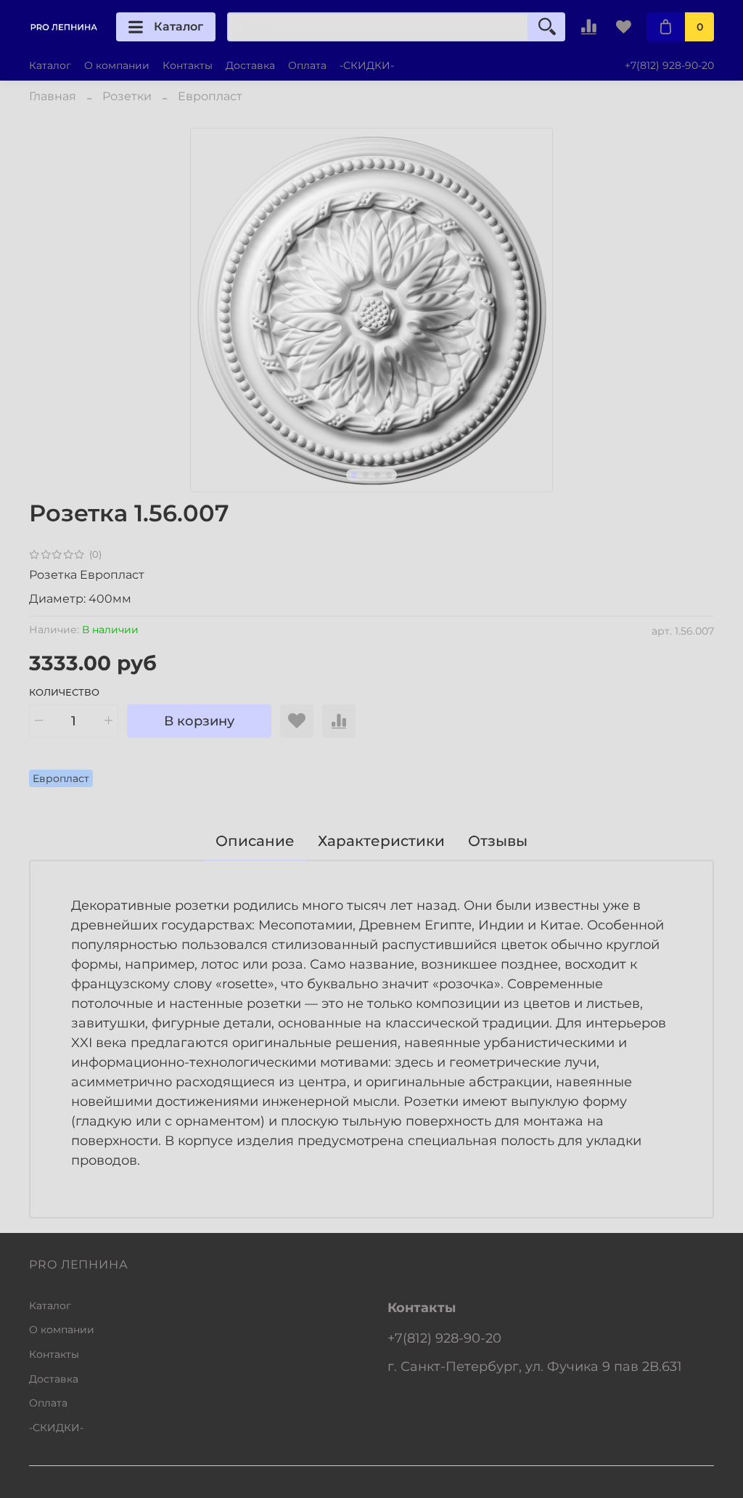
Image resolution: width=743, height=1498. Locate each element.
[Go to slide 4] (389, 475)
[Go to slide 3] (377, 475)
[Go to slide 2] (366, 475)
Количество (64, 692)
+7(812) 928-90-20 (669, 65)
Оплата (307, 65)
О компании (116, 65)
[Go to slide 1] (354, 475)
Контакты (188, 65)
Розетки (127, 96)
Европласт (210, 96)
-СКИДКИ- (367, 65)
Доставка (250, 65)
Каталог (178, 26)
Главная (52, 96)
